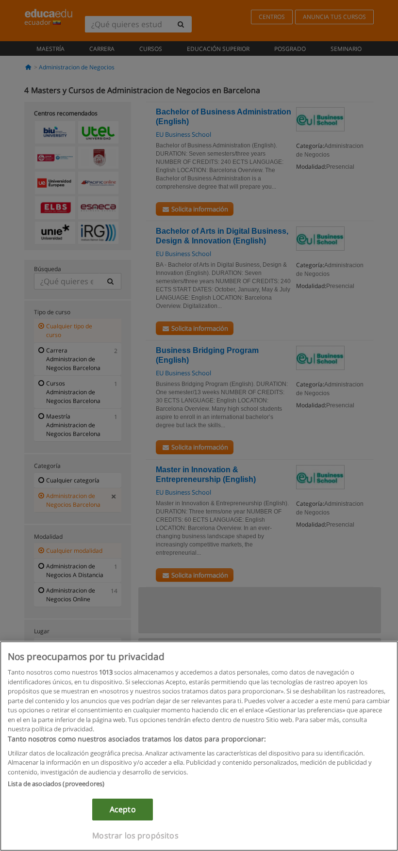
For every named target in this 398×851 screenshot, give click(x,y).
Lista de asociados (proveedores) (56, 783)
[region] (199, 746)
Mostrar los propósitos (135, 835)
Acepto (123, 809)
